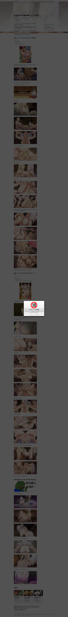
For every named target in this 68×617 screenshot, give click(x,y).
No (36, 314)
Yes (31, 314)
